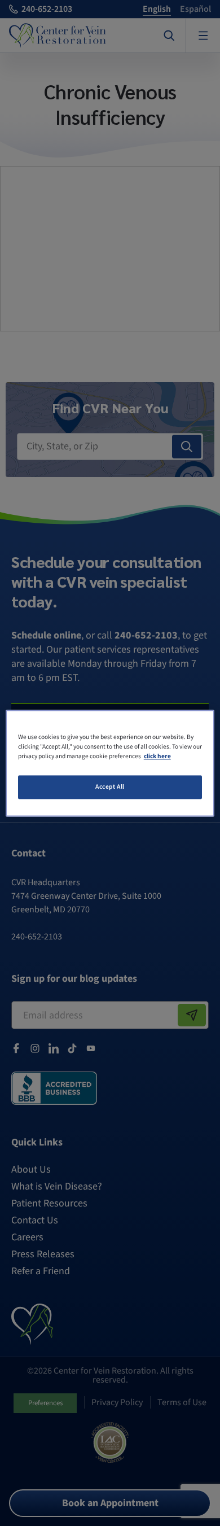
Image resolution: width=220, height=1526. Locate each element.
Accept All (110, 787)
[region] (110, 763)
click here (157, 756)
